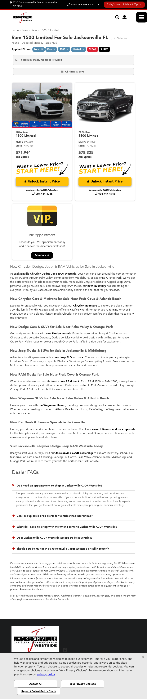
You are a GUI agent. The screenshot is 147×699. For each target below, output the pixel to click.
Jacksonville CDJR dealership (74, 453)
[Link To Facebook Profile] (65, 650)
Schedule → (42, 255)
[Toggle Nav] (141, 17)
